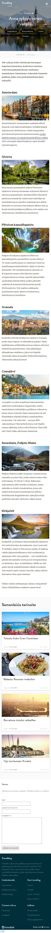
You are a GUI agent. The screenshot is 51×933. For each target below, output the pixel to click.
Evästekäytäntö (33, 915)
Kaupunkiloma (27, 31)
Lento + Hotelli (33, 894)
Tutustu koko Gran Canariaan (21, 638)
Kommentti (7, 816)
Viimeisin (25, 36)
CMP (2, 931)
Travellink (28, 13)
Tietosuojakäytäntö (34, 919)
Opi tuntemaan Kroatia (17, 761)
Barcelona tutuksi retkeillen (20, 720)
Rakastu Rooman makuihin (19, 679)
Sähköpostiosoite (10, 808)
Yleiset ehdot (32, 910)
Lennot (30, 885)
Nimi (4, 800)
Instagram (6, 915)
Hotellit (30, 889)
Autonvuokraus (33, 898)
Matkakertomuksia (9, 889)
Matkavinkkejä (7, 894)
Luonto (41, 31)
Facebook (6, 910)
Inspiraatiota (12, 31)
